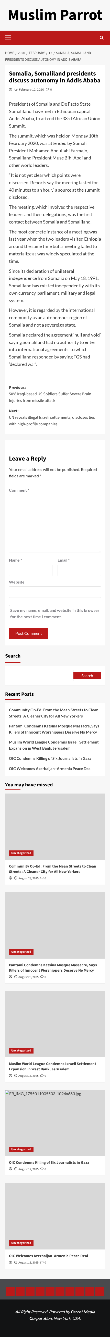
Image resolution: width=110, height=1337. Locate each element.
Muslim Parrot (55, 15)
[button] (10, 37)
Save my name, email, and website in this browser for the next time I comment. (55, 613)
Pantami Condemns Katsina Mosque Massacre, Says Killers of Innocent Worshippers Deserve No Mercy (54, 729)
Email (64, 560)
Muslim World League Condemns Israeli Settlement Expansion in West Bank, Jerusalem (54, 745)
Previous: (50, 394)
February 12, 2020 (31, 89)
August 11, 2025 (28, 1262)
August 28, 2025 (28, 878)
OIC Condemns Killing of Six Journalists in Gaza (50, 758)
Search (12, 656)
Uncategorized (21, 853)
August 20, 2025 (28, 977)
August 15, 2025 (28, 1076)
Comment (19, 490)
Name (15, 560)
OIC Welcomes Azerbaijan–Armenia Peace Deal (50, 768)
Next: (52, 417)
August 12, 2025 (28, 1169)
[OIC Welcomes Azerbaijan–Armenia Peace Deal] (55, 1216)
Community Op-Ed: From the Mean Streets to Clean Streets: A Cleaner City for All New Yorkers (53, 713)
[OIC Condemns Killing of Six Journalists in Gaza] (55, 1123)
